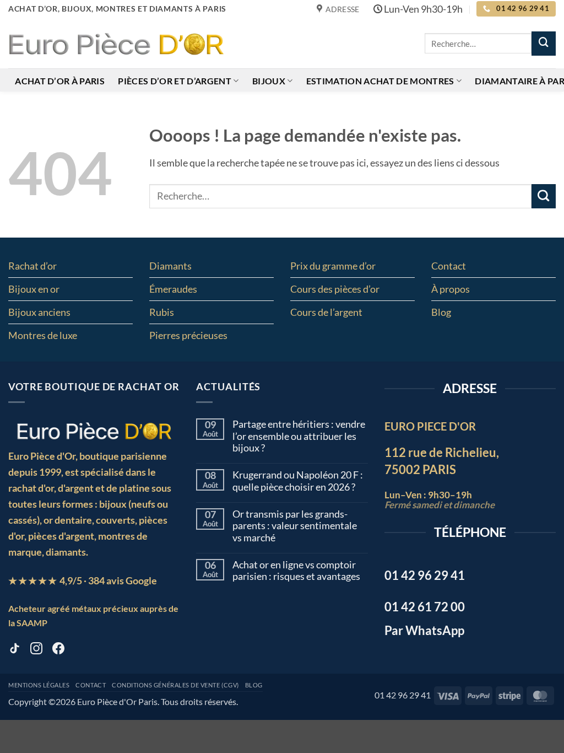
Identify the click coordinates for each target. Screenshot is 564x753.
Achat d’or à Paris (60, 81)
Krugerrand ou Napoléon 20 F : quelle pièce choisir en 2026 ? (297, 481)
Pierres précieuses (188, 335)
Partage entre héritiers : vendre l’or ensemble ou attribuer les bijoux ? (298, 436)
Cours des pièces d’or (334, 289)
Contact (448, 266)
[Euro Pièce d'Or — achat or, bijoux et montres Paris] (94, 430)
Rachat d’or (32, 266)
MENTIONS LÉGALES (38, 685)
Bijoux (268, 81)
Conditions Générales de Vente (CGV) (175, 685)
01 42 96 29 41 (403, 695)
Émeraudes (173, 289)
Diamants (170, 266)
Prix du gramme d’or (333, 266)
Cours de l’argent (326, 312)
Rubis (161, 312)
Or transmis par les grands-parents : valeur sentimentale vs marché (294, 526)
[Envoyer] (544, 43)
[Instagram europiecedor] (36, 650)
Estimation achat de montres (380, 81)
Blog (441, 312)
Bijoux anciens (39, 312)
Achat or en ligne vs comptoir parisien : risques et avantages (296, 571)
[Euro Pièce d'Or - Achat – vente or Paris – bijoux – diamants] (116, 43)
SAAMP (32, 622)
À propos (450, 289)
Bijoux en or (33, 289)
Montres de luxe (42, 335)
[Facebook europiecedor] (58, 650)
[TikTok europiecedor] (14, 650)
